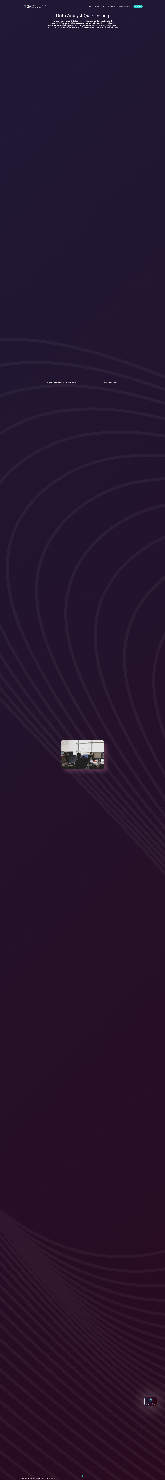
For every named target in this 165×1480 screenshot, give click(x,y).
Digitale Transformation (55, 382)
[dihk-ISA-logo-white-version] (35, 5)
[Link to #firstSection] (82, 1475)
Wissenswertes (71, 382)
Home (24, 1478)
